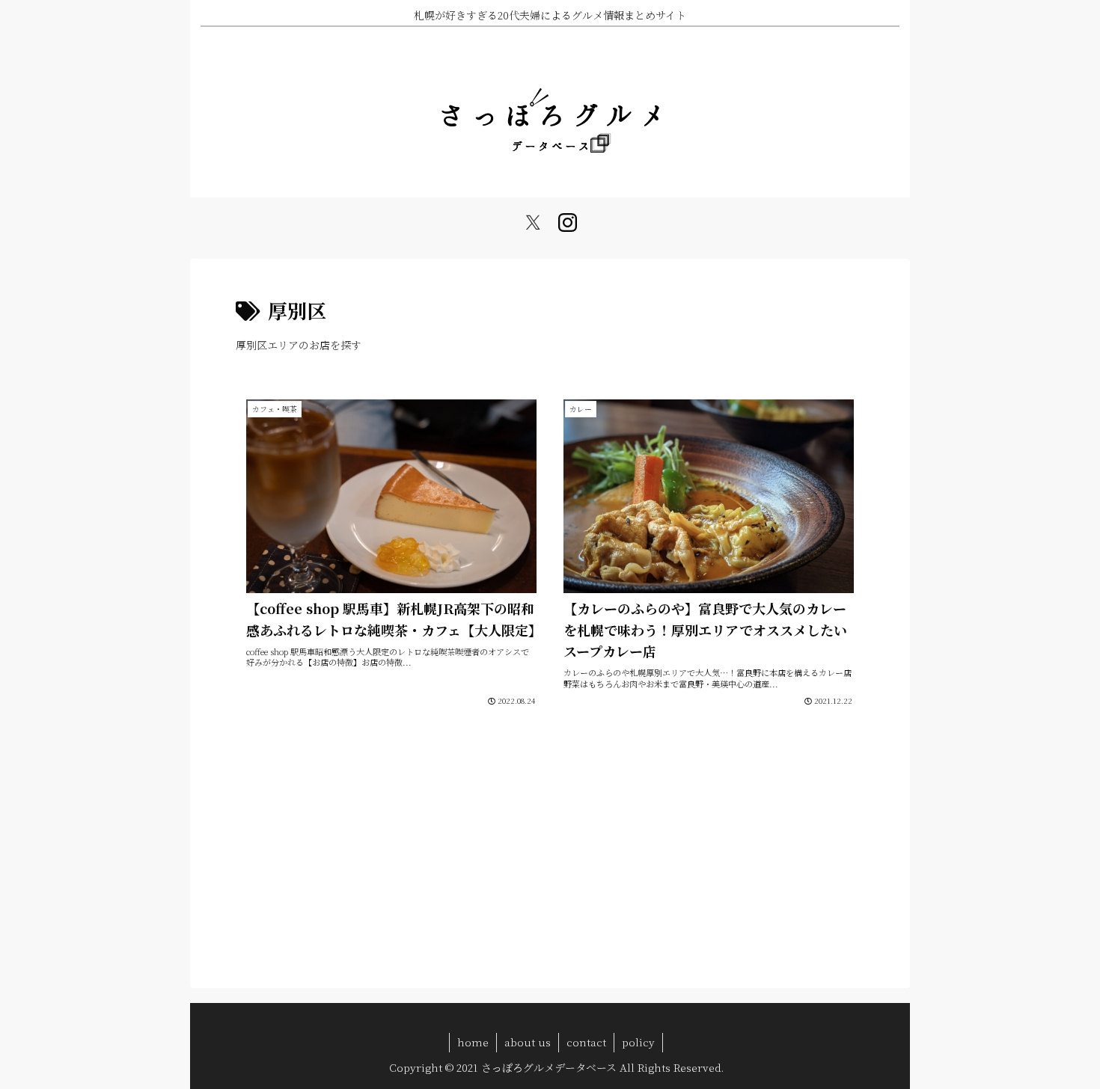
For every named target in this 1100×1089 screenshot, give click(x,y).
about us (527, 1041)
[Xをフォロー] (533, 223)
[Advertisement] (550, 852)
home (473, 1041)
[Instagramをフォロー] (567, 223)
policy (638, 1041)
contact (586, 1041)
